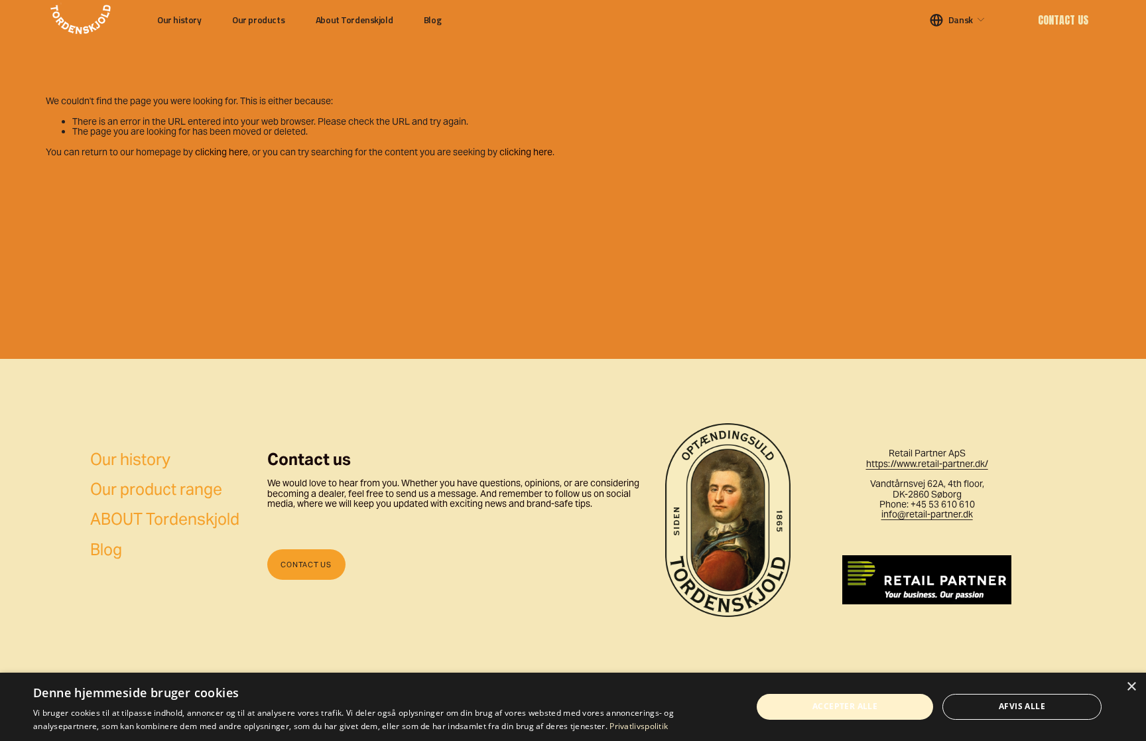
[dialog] (573, 707)
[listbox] (958, 19)
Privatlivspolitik (638, 726)
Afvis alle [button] (1022, 706)
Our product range (156, 490)
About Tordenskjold (354, 20)
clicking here (221, 152)
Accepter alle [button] (844, 706)
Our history (179, 20)
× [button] (1131, 687)
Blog (432, 20)
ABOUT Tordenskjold (164, 520)
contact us (306, 564)
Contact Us (1063, 20)
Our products (258, 20)
